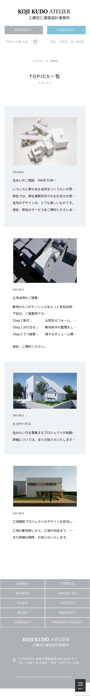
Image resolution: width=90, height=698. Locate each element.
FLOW (22, 603)
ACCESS (67, 603)
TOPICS (54, 61)
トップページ (38, 61)
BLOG (23, 612)
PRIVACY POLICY (67, 622)
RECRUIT (67, 612)
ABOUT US (67, 593)
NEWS (22, 583)
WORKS (22, 593)
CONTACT (22, 622)
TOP (11, 8)
